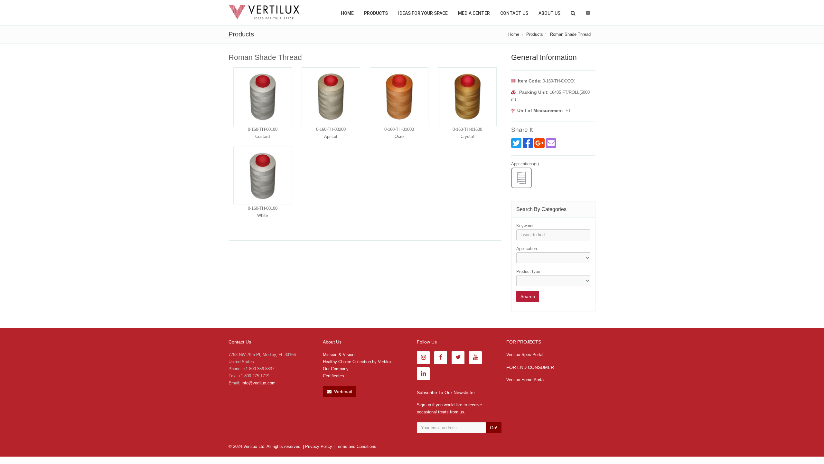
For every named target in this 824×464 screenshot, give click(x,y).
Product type (528, 271)
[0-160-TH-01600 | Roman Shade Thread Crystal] (467, 96)
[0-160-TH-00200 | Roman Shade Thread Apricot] (331, 96)
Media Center (474, 13)
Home (347, 13)
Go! (493, 427)
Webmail (342, 391)
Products (376, 13)
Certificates (333, 375)
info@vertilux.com (259, 383)
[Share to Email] (551, 143)
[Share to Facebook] (528, 143)
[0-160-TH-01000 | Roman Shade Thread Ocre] (399, 96)
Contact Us (514, 13)
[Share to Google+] (539, 143)
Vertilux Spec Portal (524, 354)
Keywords (525, 225)
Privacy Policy (318, 446)
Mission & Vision (338, 354)
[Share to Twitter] (516, 143)
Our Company (336, 368)
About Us (549, 13)
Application (526, 248)
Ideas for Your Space (423, 13)
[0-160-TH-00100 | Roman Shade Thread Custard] (262, 96)
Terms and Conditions (356, 446)
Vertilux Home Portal (525, 379)
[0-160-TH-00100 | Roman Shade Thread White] (262, 176)
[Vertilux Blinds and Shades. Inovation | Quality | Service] (264, 12)
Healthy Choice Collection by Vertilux (357, 361)
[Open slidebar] (588, 12)
